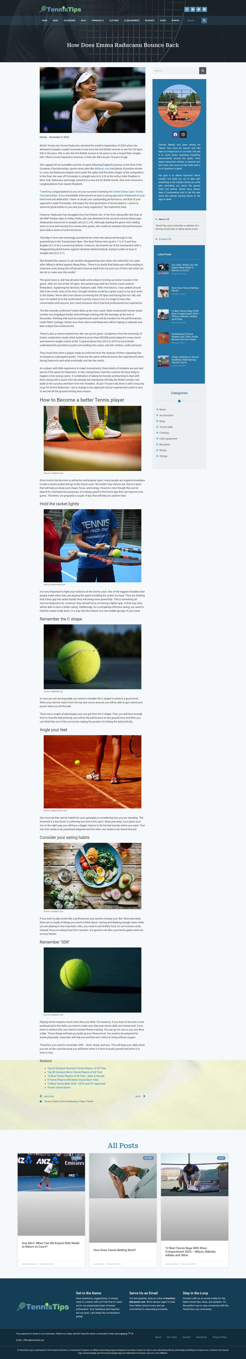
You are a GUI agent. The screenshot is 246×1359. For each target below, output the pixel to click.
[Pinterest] (192, 9)
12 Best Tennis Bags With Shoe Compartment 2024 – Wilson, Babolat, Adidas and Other (186, 315)
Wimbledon (110, 287)
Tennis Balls (97, 20)
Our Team (172, 1337)
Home (44, 20)
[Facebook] (204, 9)
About (158, 1337)
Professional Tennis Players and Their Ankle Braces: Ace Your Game (185, 336)
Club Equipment (131, 20)
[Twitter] (198, 9)
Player (82, 1101)
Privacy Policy (220, 1337)
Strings (175, 20)
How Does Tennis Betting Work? (185, 289)
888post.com (102, 168)
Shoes (163, 20)
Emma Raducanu (69, 1101)
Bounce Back (52, 1101)
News (55, 20)
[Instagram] (186, 9)
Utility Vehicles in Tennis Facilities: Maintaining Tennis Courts (185, 359)
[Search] (204, 20)
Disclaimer (201, 1337)
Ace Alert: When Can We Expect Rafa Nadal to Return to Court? (185, 267)
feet (42, 825)
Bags (83, 20)
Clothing (113, 20)
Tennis (89, 1101)
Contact (186, 1337)
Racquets (149, 20)
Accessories (69, 20)
